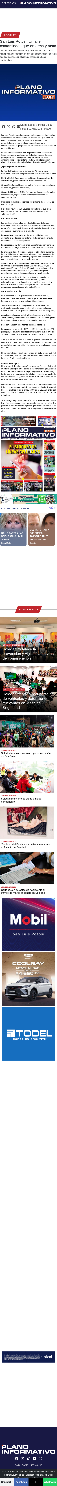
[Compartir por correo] (18, 126)
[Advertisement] (28, 574)
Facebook (21, 1482)
